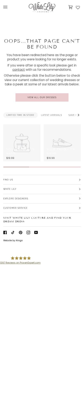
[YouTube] (36, 232)
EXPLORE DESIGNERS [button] (15, 198)
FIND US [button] (8, 179)
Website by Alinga (13, 240)
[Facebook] (5, 232)
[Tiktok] (13, 232)
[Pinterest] (20, 232)
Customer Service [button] (15, 208)
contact (18, 69)
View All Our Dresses (42, 97)
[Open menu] (9, 7)
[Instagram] (28, 232)
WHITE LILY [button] (10, 189)
